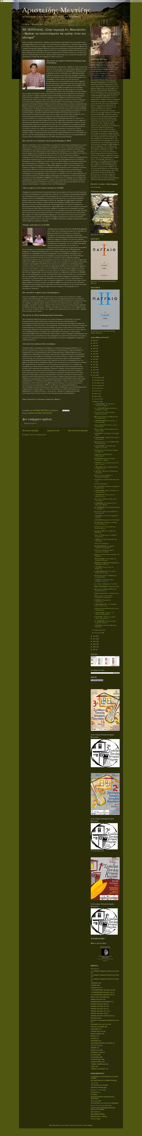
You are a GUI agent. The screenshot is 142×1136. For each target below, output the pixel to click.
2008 (94, 647)
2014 (94, 372)
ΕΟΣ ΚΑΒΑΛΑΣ (95, 1112)
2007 (94, 649)
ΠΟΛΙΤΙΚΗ (38, 413)
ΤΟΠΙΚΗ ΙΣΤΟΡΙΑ (96, 1062)
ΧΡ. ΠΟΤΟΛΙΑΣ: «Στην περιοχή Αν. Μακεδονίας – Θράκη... (104, 459)
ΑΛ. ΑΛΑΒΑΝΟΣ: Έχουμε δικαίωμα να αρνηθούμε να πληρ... (105, 409)
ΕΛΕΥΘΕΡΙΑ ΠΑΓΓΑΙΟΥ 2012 (99, 1024)
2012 (94, 636)
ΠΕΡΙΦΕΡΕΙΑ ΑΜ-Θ (96, 1052)
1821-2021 (94, 969)
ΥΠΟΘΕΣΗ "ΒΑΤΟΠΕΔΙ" (98, 1069)
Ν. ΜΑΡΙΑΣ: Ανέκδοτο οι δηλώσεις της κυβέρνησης (105, 540)
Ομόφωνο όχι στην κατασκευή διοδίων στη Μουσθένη (106, 555)
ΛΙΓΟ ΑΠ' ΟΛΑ (95, 1045)
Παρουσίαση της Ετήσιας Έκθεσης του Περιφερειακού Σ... (105, 589)
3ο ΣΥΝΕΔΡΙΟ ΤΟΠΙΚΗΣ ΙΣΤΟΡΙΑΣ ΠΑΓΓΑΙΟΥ (105, 979)
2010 (94, 641)
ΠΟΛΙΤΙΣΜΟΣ (95, 1057)
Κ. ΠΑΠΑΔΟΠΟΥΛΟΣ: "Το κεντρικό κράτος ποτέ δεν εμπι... (105, 572)
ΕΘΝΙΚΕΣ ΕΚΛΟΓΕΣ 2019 (98, 1013)
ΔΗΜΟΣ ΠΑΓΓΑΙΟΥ (97, 999)
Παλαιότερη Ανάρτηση (77, 430)
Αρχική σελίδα (53, 430)
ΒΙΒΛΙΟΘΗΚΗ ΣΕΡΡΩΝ (98, 1114)
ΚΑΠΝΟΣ (93, 1038)
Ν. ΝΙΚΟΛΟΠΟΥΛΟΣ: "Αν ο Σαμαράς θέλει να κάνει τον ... (105, 605)
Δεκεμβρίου (98, 377)
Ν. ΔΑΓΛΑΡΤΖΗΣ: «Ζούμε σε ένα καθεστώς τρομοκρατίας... (104, 613)
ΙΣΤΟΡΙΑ (93, 1036)
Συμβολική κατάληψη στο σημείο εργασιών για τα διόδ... (104, 551)
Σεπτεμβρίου (98, 385)
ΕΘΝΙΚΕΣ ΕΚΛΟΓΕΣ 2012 (98, 1006)
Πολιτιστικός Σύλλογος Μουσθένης (101, 1105)
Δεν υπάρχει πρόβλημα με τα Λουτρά (105, 584)
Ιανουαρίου (98, 633)
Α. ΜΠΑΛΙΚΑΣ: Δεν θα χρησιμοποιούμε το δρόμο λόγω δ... (106, 467)
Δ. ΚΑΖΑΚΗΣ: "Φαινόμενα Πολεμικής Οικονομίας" (105, 626)
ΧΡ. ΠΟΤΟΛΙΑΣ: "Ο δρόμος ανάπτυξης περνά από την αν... (105, 523)
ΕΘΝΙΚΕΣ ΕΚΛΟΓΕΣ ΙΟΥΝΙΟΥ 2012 (101, 1016)
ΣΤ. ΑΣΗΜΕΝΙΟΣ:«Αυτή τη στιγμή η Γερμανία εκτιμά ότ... (105, 621)
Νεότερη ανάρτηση (30, 430)
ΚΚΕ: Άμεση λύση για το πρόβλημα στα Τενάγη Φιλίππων (106, 417)
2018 (94, 362)
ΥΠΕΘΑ (93, 1066)
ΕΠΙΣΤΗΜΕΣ (95, 1029)
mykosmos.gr (105, 960)
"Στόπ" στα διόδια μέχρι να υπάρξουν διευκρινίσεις (105, 535)
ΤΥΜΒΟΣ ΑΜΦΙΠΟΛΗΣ (98, 1064)
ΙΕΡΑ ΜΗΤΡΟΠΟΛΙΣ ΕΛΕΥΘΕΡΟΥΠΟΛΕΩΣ (104, 1080)
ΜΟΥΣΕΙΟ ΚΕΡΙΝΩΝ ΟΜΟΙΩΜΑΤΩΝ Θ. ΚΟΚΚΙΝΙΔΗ (103, 1097)
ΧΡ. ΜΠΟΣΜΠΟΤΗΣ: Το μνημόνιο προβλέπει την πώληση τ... (104, 547)
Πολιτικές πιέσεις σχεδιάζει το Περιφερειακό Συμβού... (103, 476)
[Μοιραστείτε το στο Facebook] (67, 410)
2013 (94, 375)
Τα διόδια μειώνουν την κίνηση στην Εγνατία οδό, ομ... (105, 527)
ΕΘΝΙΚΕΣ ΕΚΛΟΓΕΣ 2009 (98, 1004)
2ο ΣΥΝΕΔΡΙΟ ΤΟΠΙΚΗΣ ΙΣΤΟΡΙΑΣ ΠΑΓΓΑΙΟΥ (105, 975)
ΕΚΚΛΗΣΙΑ (94, 1018)
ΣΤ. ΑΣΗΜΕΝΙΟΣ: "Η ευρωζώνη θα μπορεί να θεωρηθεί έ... (107, 508)
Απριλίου (97, 399)
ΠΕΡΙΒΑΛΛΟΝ (95, 1050)
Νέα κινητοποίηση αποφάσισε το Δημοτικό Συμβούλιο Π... (106, 487)
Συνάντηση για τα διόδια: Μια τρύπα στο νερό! (106, 480)
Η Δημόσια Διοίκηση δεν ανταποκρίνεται (106, 593)
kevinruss (80, 1125)
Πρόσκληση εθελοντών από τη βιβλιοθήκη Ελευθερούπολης (106, 442)
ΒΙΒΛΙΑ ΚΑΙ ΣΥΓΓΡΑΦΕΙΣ (98, 997)
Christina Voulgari (96, 1119)
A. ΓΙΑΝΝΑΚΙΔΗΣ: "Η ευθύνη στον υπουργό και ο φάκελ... (104, 404)
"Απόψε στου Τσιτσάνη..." (101, 543)
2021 (94, 354)
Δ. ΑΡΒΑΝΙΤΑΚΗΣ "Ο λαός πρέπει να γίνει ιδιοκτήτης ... (105, 421)
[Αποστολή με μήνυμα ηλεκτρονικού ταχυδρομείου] (63, 410)
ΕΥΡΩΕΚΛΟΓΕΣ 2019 (97, 1031)
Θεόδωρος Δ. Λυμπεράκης (98, 1090)
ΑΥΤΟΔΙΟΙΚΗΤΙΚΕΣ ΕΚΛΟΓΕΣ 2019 (102, 995)
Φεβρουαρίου (98, 630)
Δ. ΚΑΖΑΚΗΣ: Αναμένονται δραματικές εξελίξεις (106, 516)
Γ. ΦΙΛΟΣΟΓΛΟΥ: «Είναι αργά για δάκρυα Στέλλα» (104, 495)
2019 (94, 359)
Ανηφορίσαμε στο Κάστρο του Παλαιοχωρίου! (103, 455)
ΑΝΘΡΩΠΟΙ (94, 983)
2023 (94, 348)
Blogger (90, 1125)
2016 (94, 367)
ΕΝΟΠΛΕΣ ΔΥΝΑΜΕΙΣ (98, 1027)
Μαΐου (96, 396)
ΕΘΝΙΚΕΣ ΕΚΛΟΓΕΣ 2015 (98, 1009)
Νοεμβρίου (97, 380)
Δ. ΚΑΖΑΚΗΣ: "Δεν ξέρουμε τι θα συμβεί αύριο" (106, 434)
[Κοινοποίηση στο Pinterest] (68, 410)
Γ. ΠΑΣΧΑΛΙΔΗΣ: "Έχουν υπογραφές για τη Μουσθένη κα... (106, 491)
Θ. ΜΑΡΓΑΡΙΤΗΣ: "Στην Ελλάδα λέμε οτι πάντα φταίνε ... (106, 438)
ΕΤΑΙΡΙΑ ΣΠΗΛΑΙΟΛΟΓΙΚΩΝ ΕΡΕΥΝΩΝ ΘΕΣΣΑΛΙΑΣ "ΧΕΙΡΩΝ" (103, 1108)
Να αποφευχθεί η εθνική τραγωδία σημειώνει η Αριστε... (104, 413)
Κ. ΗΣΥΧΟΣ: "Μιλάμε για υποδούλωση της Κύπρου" (106, 472)
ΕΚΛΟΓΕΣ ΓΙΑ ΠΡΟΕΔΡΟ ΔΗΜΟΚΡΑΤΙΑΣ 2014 (105, 1020)
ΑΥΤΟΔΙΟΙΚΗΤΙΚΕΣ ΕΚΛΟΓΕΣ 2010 (102, 990)
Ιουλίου (96, 391)
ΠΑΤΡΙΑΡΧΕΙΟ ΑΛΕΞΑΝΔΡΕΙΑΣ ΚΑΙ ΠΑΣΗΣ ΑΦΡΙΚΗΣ (104, 1077)
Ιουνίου (96, 393)
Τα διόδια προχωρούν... (101, 484)
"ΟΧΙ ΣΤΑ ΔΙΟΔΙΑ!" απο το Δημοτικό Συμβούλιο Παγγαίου (105, 559)
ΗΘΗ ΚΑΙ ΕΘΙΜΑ (96, 1034)
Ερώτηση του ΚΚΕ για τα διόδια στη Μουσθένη (105, 531)
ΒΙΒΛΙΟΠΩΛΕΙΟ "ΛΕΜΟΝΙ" (99, 1116)
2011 (94, 639)
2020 (94, 356)
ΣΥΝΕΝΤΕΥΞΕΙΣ (47, 413)
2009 (94, 644)
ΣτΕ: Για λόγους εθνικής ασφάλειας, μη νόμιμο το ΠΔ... (106, 430)
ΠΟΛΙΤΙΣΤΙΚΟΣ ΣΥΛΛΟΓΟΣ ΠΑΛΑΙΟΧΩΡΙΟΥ (105, 1103)
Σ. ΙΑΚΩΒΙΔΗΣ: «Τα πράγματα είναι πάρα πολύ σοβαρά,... (105, 503)
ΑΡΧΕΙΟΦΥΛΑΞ (95, 987)
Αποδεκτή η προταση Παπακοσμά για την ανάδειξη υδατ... (106, 609)
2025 (94, 343)
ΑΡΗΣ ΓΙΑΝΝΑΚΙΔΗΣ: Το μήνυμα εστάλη (106, 586)
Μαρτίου (97, 401)
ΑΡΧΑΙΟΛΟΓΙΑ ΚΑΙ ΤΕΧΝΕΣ (99, 1085)
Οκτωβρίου (97, 383)
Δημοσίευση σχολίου (30, 423)
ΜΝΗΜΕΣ (94, 1048)
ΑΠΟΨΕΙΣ (31, 413)
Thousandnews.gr (95, 1092)
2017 (94, 364)
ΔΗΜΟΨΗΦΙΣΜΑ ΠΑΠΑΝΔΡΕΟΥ (100, 1001)
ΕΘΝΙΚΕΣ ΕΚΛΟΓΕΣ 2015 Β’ (99, 1011)
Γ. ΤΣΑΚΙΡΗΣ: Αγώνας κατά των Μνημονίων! (104, 567)
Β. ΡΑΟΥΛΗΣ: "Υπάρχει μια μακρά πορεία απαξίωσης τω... (104, 617)
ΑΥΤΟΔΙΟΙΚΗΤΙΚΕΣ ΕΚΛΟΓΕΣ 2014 (102, 992)
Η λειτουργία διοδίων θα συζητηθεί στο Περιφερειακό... (106, 512)
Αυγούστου (97, 388)
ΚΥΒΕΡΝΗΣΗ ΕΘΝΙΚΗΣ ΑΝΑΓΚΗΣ (101, 1043)
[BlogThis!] (64, 410)
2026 (94, 340)
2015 (94, 370)
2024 (94, 346)
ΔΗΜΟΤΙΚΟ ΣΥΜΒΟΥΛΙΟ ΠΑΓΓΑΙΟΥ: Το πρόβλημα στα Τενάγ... (106, 563)
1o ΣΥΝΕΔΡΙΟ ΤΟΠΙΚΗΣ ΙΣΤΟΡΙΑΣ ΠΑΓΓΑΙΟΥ (105, 971)
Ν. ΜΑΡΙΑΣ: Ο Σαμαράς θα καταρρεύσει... (102, 601)
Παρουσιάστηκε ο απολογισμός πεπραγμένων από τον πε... (103, 596)
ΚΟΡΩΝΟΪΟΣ (95, 1041)
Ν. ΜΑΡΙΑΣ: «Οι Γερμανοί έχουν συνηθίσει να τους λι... (104, 580)
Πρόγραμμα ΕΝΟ (96, 1101)
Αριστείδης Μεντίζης (56, 10)
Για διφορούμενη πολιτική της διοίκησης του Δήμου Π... (106, 451)
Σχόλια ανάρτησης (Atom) (38, 434)
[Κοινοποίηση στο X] (66, 410)
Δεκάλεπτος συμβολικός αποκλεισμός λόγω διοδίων (105, 499)
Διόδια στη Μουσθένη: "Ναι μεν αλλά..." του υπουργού (106, 425)
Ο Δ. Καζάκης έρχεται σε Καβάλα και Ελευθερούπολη (105, 576)
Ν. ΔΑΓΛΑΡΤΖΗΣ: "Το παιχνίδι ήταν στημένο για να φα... (105, 446)
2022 (94, 351)
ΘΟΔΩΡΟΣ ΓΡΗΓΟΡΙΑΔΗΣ (99, 1087)
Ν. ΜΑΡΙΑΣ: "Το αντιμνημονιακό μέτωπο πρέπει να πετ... (106, 463)
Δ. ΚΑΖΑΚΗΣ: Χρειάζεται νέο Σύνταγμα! (106, 520)
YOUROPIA (94, 1094)
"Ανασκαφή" (94, 1083)
